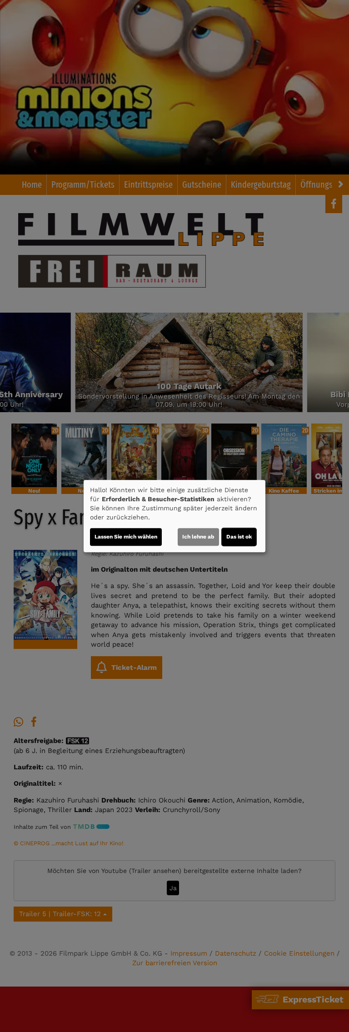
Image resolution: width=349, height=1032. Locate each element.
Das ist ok (239, 536)
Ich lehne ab (198, 536)
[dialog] (174, 516)
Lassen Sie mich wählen (126, 536)
